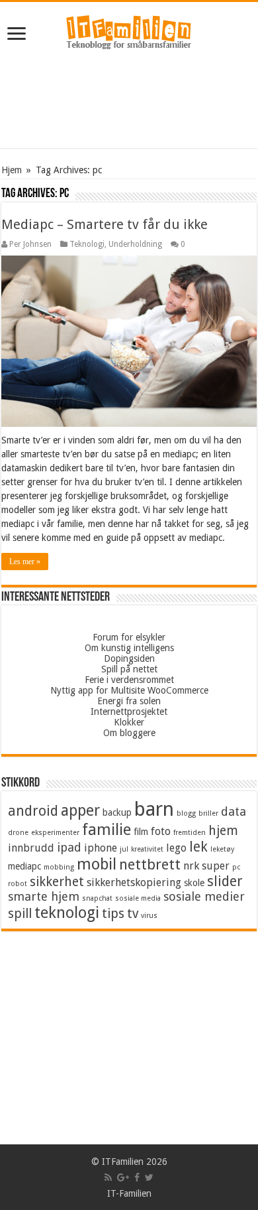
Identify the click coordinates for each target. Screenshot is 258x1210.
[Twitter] (149, 1177)
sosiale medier (204, 896)
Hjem (11, 170)
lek (198, 847)
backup (117, 812)
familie (106, 829)
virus (149, 915)
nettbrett (150, 864)
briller (208, 813)
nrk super (206, 866)
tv (132, 913)
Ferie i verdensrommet (129, 679)
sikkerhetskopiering (134, 882)
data (233, 811)
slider (225, 881)
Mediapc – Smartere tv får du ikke (104, 224)
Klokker (129, 722)
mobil (96, 864)
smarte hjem (43, 896)
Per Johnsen (30, 244)
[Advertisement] (129, 101)
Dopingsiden (129, 658)
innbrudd (31, 848)
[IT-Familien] (129, 32)
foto (161, 831)
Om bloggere (129, 732)
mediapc (24, 866)
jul (124, 849)
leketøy (222, 849)
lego (176, 848)
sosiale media (138, 898)
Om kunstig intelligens (129, 648)
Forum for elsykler (129, 637)
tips (113, 913)
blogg (186, 813)
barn (154, 809)
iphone (100, 848)
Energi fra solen (129, 701)
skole (194, 882)
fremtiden (189, 832)
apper (80, 810)
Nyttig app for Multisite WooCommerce (129, 690)
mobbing (59, 867)
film (141, 831)
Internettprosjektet (129, 711)
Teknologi (87, 244)
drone (18, 832)
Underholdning (135, 244)
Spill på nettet (129, 669)
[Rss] (108, 1177)
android (33, 811)
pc (236, 867)
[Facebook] (137, 1177)
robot (17, 883)
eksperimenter (55, 832)
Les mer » (24, 561)
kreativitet (147, 849)
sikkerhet (57, 881)
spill (20, 913)
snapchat (97, 898)
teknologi (66, 912)
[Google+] (123, 1177)
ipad (69, 847)
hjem (223, 830)
